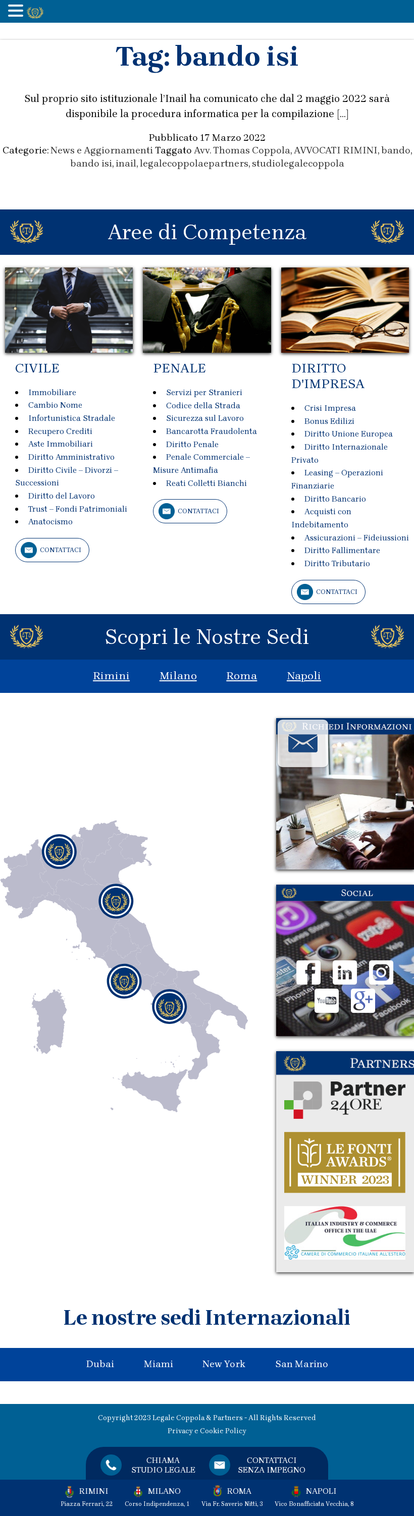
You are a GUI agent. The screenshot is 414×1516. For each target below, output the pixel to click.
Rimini (111, 675)
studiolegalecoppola (298, 163)
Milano (178, 675)
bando (395, 150)
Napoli (304, 675)
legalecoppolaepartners (194, 163)
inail (126, 163)
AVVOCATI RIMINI (336, 150)
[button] (17, 12)
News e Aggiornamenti (101, 150)
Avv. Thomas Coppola (242, 150)
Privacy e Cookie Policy (207, 1431)
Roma (241, 675)
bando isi (91, 163)
